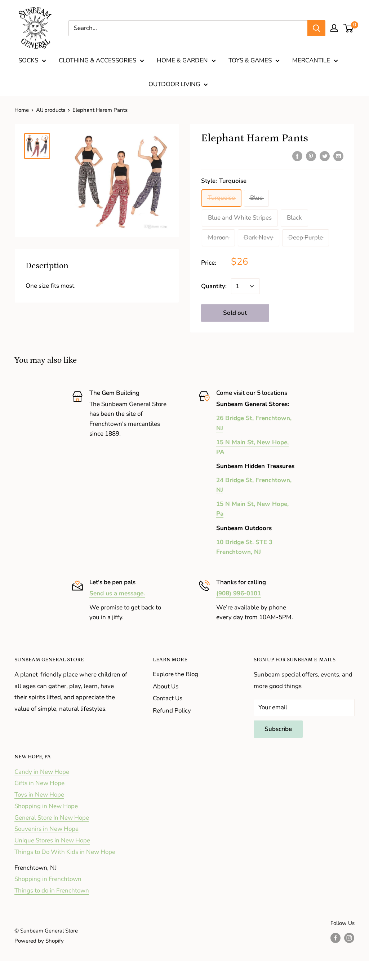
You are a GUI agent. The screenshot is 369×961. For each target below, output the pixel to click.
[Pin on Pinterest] (311, 156)
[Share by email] (338, 156)
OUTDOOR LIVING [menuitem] (174, 84)
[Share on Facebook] (297, 156)
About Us (165, 686)
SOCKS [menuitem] (28, 60)
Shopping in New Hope (46, 806)
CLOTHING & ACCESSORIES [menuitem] (97, 60)
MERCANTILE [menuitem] (311, 60)
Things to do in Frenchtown (51, 890)
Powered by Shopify (39, 940)
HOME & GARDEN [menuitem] (182, 60)
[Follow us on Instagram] (349, 938)
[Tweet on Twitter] (325, 156)
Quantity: (214, 286)
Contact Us (167, 698)
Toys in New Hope (39, 794)
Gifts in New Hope (39, 783)
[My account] (334, 28)
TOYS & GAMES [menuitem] (250, 60)
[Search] (316, 28)
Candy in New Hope (41, 772)
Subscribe (278, 729)
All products (50, 110)
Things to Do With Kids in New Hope (64, 852)
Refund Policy (172, 710)
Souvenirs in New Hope (46, 829)
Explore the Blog (175, 674)
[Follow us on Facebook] (335, 938)
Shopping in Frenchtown (47, 879)
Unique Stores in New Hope (52, 840)
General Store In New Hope (51, 818)
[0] (348, 28)
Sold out (235, 313)
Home (21, 110)
